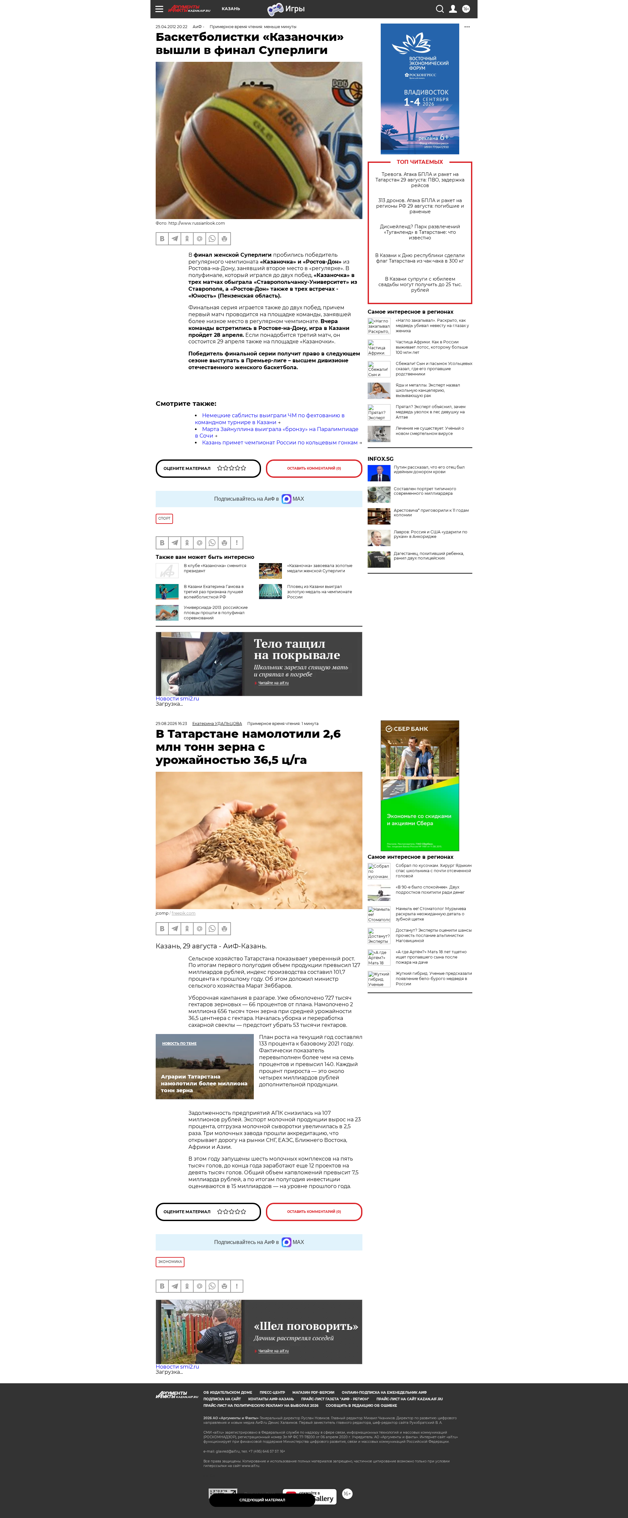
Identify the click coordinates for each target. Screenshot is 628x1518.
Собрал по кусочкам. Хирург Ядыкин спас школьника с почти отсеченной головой (434, 870)
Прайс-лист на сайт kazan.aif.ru (409, 1399)
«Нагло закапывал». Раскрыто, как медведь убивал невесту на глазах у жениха (432, 325)
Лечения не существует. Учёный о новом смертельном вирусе (430, 431)
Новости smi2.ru (177, 699)
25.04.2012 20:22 (171, 26)
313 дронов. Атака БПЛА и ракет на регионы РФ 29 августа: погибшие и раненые (420, 206)
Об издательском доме (227, 1392)
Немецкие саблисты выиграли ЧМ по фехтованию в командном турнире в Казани (270, 418)
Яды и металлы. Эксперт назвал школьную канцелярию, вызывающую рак (428, 390)
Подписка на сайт (222, 1399)
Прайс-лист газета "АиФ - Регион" (335, 1399)
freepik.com (184, 913)
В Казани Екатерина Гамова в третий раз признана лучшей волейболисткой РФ (214, 591)
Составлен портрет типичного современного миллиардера (425, 491)
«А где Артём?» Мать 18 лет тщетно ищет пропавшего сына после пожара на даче (431, 957)
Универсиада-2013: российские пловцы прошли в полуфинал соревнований (216, 612)
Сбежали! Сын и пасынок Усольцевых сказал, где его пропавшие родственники (434, 368)
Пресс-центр (272, 1392)
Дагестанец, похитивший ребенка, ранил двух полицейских (429, 556)
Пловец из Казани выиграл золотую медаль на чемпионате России (319, 591)
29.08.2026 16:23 (171, 723)
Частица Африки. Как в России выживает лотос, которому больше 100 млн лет (432, 347)
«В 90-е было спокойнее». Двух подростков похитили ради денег (430, 890)
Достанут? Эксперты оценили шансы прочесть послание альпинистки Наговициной (434, 935)
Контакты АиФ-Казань (271, 1399)
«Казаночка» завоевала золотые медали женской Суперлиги (319, 568)
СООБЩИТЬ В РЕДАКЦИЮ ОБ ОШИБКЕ (361, 1406)
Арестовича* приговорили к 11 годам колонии (431, 512)
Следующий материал (262, 1500)
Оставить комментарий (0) (314, 468)
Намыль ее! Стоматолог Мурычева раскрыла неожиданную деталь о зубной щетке (431, 914)
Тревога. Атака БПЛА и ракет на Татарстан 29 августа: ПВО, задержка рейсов (419, 180)
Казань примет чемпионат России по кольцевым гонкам (280, 443)
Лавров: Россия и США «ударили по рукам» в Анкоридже (430, 534)
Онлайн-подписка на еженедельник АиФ (384, 1392)
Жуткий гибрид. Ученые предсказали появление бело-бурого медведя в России (434, 978)
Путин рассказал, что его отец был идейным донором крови (429, 469)
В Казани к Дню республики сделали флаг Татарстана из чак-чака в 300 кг (420, 258)
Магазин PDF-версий (313, 1392)
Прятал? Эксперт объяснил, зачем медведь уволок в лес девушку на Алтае (430, 412)
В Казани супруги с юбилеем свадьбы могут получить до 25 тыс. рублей (420, 284)
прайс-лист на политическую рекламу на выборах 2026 (260, 1406)
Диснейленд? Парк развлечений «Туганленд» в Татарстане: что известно (420, 232)
